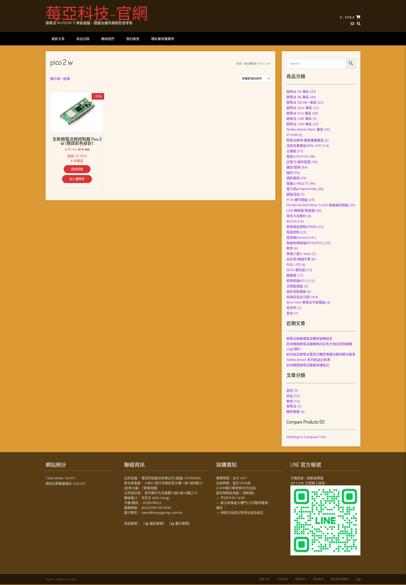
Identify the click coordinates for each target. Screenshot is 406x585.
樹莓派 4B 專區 (297, 97)
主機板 (291, 151)
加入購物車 (77, 179)
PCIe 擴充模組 (297, 199)
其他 (289, 313)
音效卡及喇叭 (296, 216)
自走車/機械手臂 (298, 259)
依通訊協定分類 (297, 297)
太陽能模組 (294, 286)
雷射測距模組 (296, 291)
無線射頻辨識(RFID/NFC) (305, 243)
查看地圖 (150, 488)
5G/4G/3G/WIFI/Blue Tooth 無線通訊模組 (317, 205)
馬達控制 (293, 232)
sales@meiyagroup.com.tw (161, 512)
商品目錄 (83, 38)
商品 (289, 396)
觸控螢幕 (293, 411)
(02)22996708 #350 (156, 507)
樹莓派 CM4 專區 (299, 124)
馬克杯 (291, 307)
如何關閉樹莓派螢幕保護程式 (307, 365)
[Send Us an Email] (352, 23)
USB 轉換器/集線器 (300, 210)
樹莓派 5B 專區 (297, 91)
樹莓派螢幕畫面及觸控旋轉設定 (309, 338)
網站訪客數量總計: (60, 483)
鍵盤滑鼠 (293, 194)
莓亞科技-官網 (97, 13)
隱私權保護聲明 (162, 38)
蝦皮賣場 (156, 523)
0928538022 (152, 502)
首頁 (239, 63)
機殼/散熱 (293, 167)
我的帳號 (132, 38)
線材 (289, 172)
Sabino (60, 579)
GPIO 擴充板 (295, 270)
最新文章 (58, 38)
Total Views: (55, 478)
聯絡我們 (107, 38)
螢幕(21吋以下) (297, 183)
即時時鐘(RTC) (297, 280)
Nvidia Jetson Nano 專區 (304, 129)
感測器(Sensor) (297, 237)
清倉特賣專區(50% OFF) (304, 145)
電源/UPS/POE (297, 156)
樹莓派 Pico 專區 (298, 113)
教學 (289, 248)
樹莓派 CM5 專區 (299, 118)
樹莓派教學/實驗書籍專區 (305, 140)
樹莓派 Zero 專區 (299, 107)
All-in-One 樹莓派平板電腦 (305, 302)
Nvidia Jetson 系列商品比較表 (308, 359)
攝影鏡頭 (293, 178)
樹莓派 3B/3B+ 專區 (301, 102)
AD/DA (291, 221)
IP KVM (291, 135)
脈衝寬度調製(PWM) (301, 226)
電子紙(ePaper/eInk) (301, 189)
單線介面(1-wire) (298, 253)
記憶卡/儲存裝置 (298, 162)
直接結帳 (77, 169)
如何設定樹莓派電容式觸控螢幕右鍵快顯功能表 (320, 354)
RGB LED (293, 264)
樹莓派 (291, 406)
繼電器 (291, 275)
